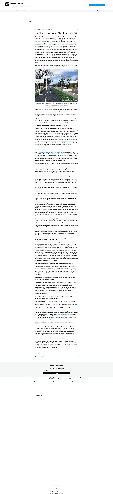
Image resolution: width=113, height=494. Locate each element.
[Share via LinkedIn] (41, 353)
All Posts (30, 21)
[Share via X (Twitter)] (38, 353)
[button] (82, 21)
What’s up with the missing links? (75, 377)
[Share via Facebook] (35, 353)
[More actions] (77, 29)
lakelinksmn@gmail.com (56, 485)
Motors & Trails (33, 377)
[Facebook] (97, 10)
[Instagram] (99, 10)
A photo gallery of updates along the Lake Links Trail (55, 377)
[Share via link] (43, 353)
